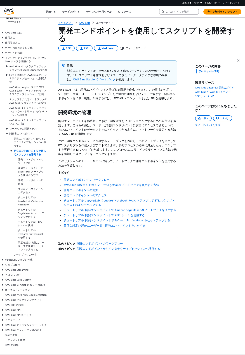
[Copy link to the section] (55, 112)
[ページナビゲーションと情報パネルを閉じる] (238, 60)
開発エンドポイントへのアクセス (85, 195)
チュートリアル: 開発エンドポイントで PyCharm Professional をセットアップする (117, 220)
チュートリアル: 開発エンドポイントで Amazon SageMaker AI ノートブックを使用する (120, 210)
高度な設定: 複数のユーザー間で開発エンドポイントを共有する (104, 225)
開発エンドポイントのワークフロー (87, 179)
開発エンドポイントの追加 (81, 190)
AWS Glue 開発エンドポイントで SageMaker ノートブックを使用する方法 (111, 185)
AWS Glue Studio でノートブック (94, 79)
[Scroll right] (134, 12)
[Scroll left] (43, 12)
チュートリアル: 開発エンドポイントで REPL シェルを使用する (104, 215)
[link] (105, 23)
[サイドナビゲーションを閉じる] (48, 17)
